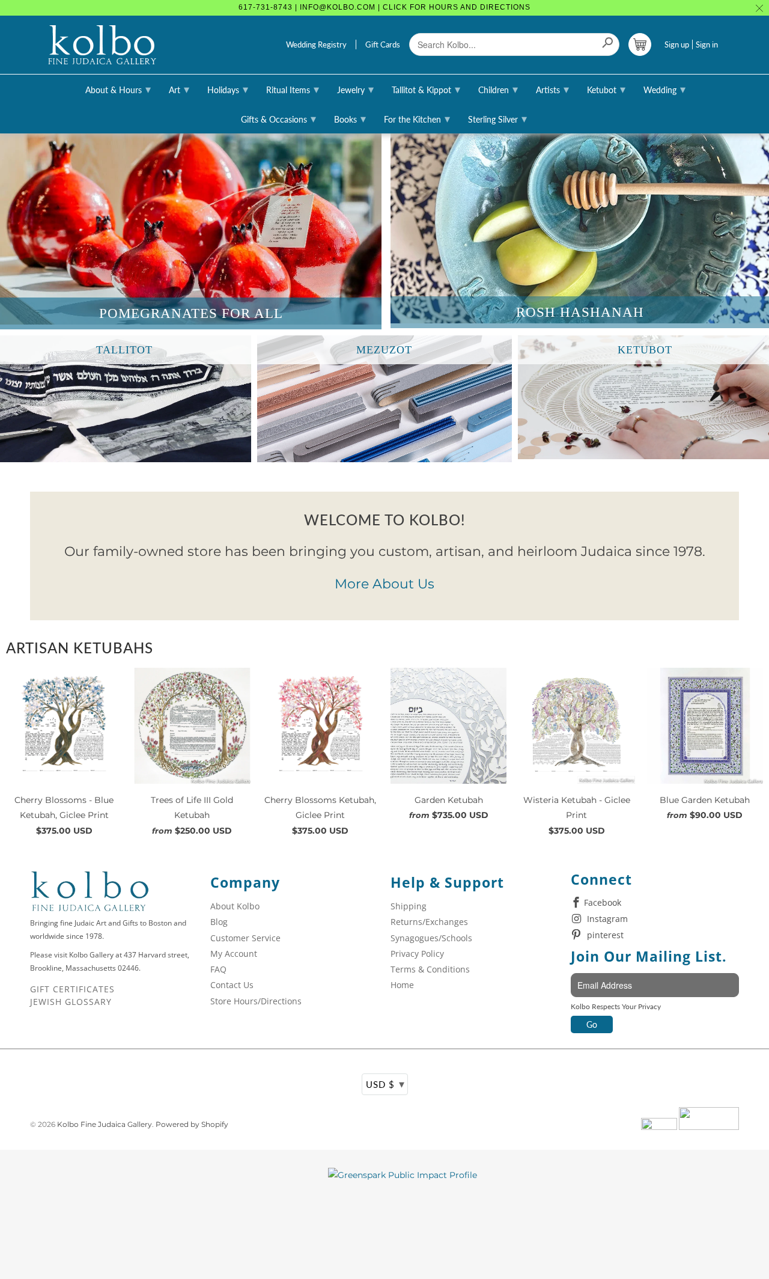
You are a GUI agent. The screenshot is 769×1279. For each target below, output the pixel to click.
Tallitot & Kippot (426, 89)
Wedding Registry (316, 44)
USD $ (385, 1083)
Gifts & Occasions (278, 118)
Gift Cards (382, 44)
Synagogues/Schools (431, 938)
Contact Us (232, 985)
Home (402, 985)
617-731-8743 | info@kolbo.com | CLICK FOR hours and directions (384, 7)
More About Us (384, 584)
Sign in (707, 44)
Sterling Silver (497, 118)
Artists (552, 89)
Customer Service (245, 938)
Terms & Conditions (430, 969)
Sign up (676, 44)
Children (498, 89)
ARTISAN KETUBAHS (79, 647)
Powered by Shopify (192, 1124)
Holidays (227, 89)
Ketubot (606, 89)
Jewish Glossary (71, 1001)
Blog (219, 921)
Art (179, 89)
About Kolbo (235, 906)
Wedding (664, 89)
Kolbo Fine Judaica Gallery (104, 1124)
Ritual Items (292, 89)
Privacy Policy (417, 953)
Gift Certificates (72, 989)
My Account (233, 953)
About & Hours (118, 89)
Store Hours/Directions (256, 1001)
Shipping (409, 906)
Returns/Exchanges (429, 921)
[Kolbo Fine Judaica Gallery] (102, 45)
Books (350, 118)
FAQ (218, 969)
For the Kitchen (417, 118)
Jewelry (355, 89)
